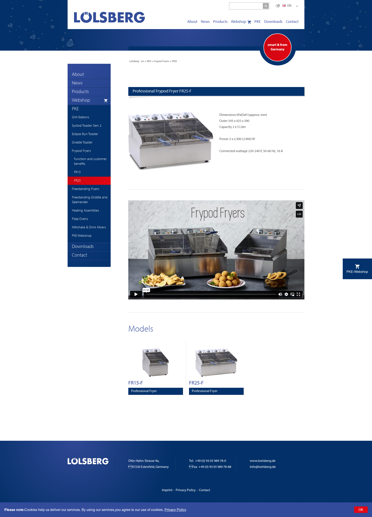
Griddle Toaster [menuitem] (82, 142)
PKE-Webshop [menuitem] (81, 236)
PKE (149, 61)
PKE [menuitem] (257, 22)
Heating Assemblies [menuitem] (85, 210)
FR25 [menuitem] (77, 180)
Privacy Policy (186, 490)
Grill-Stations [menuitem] (80, 117)
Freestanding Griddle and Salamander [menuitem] (89, 200)
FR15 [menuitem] (77, 172)
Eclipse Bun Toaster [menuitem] (85, 134)
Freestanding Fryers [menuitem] (85, 189)
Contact (204, 490)
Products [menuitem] (220, 22)
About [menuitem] (192, 22)
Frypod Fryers (161, 61)
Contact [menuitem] (292, 22)
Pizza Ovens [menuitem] (80, 219)
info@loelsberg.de (263, 467)
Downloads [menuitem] (273, 22)
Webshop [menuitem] (238, 22)
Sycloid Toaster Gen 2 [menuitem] (86, 126)
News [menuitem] (205, 22)
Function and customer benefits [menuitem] (90, 161)
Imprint (167, 490)
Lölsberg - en (136, 61)
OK (360, 509)
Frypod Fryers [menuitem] (81, 151)
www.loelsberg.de (263, 461)
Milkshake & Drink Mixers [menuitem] (89, 227)
